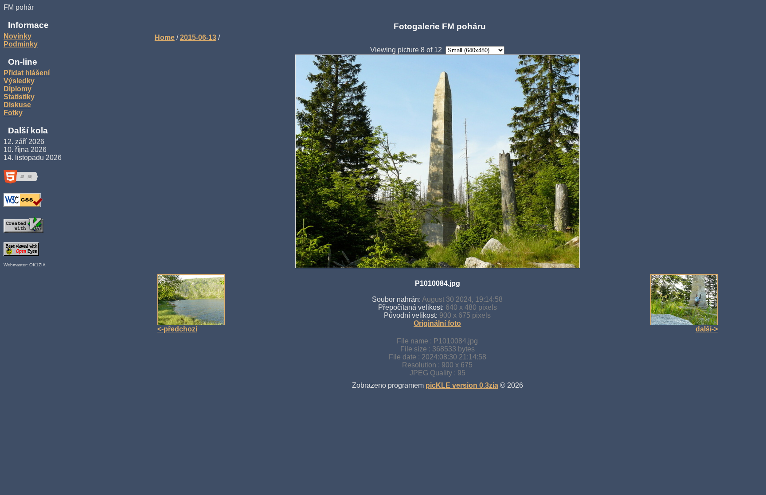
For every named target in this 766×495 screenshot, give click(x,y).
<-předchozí (177, 329)
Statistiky (19, 97)
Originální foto (437, 323)
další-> (707, 329)
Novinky (17, 36)
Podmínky (21, 44)
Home (165, 37)
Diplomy (17, 89)
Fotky (13, 113)
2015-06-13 (198, 37)
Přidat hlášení (27, 73)
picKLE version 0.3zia (462, 385)
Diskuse (17, 105)
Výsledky (19, 81)
